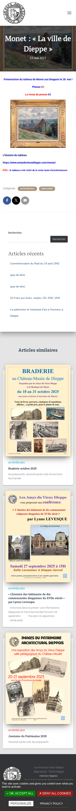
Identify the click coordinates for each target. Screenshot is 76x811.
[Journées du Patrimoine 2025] (38, 678)
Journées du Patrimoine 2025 (27, 736)
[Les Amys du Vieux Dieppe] (15, 13)
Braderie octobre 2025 (22, 468)
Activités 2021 (27, 189)
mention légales (48, 775)
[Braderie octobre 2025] (38, 410)
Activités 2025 (16, 462)
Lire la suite (16, 620)
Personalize (21, 803)
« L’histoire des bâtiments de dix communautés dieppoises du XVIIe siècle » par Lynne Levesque (36, 598)
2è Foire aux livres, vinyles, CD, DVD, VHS (35, 297)
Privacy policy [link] (51, 803)
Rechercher (15, 232)
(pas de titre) (17, 274)
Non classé (47, 189)
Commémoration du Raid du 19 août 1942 (34, 263)
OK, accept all (21, 793)
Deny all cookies (56, 793)
